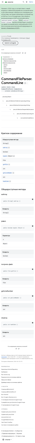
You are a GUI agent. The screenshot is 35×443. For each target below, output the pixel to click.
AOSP (2, 49)
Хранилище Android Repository (9, 369)
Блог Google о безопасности (9, 397)
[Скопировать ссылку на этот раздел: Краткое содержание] (24, 133)
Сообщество (18, 431)
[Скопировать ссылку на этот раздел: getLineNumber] (15, 291)
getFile (5, 164)
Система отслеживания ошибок (9, 425)
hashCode (6, 181)
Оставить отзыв (20, 436)
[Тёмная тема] (33, 199)
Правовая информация (8, 433)
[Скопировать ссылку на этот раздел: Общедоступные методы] (27, 190)
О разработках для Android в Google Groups (13, 402)
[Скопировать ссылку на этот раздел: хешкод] (9, 318)
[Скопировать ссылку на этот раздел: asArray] (9, 195)
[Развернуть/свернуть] (11, 57)
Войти (31, 2)
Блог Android (4, 394)
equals (5, 156)
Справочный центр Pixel (7, 414)
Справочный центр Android (8, 412)
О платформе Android (7, 431)
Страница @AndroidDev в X (8, 392)
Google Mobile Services (7, 419)
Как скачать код (5, 374)
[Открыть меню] (2, 2)
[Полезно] (23, 53)
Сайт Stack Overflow (6, 422)
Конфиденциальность (8, 436)
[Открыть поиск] (23, 2)
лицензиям (4, 357)
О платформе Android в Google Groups (11, 399)
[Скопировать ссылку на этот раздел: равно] (8, 221)
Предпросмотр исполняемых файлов (11, 377)
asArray (5, 147)
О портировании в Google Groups (10, 405)
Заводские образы (6, 379)
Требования (4, 372)
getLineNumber (7, 173)
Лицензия (19, 433)
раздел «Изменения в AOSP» (10, 28)
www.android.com (6, 417)
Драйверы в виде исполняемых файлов (11, 382)
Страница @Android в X (7, 389)
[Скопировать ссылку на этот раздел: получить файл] (14, 264)
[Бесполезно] (25, 53)
